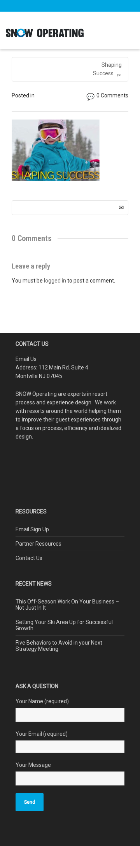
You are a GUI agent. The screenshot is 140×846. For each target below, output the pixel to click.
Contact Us (29, 558)
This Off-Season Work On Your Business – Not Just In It (67, 604)
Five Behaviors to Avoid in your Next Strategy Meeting (59, 646)
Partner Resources (38, 544)
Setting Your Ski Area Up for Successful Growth (64, 625)
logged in (55, 280)
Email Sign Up (32, 529)
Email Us (26, 359)
